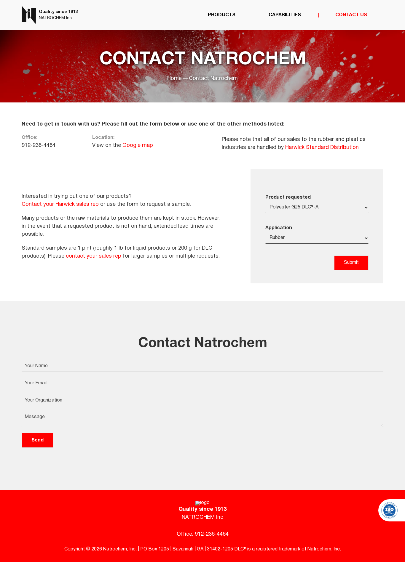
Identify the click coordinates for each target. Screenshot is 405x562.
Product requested (288, 197)
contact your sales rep (93, 256)
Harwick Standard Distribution (322, 147)
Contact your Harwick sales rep (60, 204)
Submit (351, 263)
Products (221, 15)
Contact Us (351, 15)
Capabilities (285, 15)
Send (37, 440)
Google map (137, 145)
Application (278, 228)
